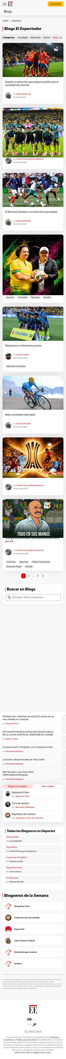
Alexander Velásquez (14, 751)
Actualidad (22, 37)
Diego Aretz (19, 929)
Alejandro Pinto (12, 724)
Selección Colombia (15, 366)
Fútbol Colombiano (41, 562)
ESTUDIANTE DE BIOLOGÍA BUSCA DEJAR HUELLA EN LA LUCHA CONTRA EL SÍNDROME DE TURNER (28, 733)
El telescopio (12, 878)
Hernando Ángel (13, 566)
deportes (35, 297)
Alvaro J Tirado (12, 739)
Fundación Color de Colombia (29, 818)
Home (6, 20)
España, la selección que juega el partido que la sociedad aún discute (31, 83)
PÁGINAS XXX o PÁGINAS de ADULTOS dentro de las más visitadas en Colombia (28, 718)
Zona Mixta (11, 847)
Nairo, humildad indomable (20, 414)
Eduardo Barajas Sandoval (25, 952)
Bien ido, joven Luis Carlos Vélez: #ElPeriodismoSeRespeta (18, 773)
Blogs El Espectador (22, 28)
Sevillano (18, 963)
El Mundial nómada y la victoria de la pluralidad (31, 212)
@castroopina (22, 355)
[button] (61, 37)
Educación (35, 37)
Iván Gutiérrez (15, 872)
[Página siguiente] (43, 576)
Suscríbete (55, 4)
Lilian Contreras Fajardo (24, 940)
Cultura (46, 37)
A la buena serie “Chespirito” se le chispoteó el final (28, 747)
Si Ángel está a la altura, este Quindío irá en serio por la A (32, 540)
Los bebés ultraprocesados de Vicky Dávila (24, 759)
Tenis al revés (12, 837)
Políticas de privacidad (26, 1040)
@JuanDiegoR (16, 841)
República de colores (24, 814)
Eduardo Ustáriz (16, 861)
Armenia (10, 297)
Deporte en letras (14, 867)
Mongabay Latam (22, 906)
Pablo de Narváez (23, 94)
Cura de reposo (20, 803)
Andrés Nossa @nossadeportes (30, 159)
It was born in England (16, 857)
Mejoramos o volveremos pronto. (23, 345)
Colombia (22, 297)
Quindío (47, 297)
